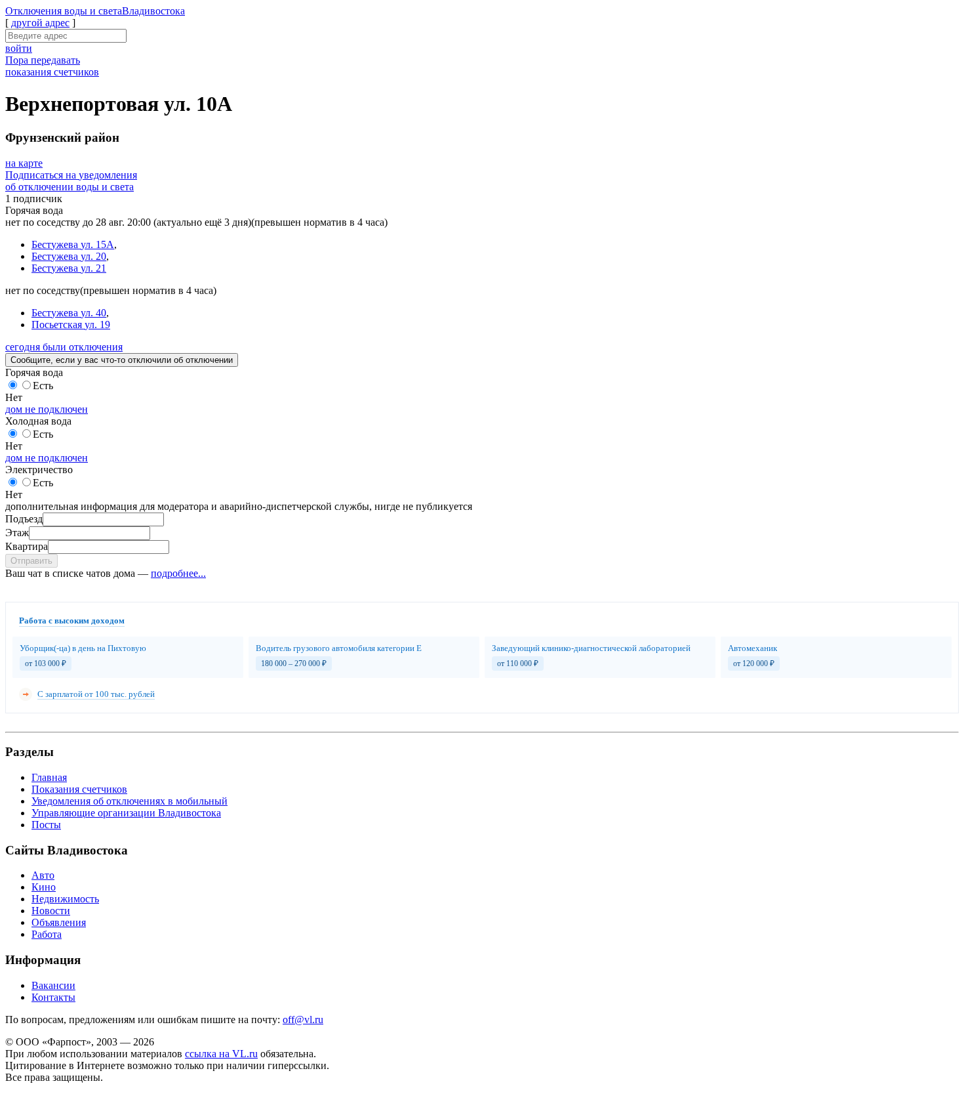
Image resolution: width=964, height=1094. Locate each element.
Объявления (58, 922)
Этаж (17, 532)
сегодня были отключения (64, 346)
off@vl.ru (303, 1019)
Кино (43, 887)
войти (18, 48)
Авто (42, 875)
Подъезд (24, 518)
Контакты (53, 997)
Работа (46, 934)
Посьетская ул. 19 (70, 324)
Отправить (31, 561)
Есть (43, 385)
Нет (13, 397)
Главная (49, 777)
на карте (24, 163)
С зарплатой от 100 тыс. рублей (96, 694)
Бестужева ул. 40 (68, 312)
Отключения (95, 10)
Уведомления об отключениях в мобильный (129, 801)
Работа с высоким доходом (72, 620)
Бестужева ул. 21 (68, 268)
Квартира (26, 546)
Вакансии (53, 985)
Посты (46, 824)
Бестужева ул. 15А (72, 244)
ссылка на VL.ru (221, 1053)
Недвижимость (65, 898)
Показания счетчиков (79, 789)
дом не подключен (46, 409)
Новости (50, 910)
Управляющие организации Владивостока (126, 812)
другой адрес (40, 22)
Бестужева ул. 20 (68, 256)
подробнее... (178, 573)
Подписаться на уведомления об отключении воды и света (71, 180)
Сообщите (121, 360)
